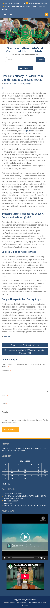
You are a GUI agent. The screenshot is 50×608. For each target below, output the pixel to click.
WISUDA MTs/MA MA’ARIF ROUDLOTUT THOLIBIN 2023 (25, 506)
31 (25, 479)
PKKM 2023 (8, 503)
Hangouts (26, 130)
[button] (25, 537)
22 (12, 476)
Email (4, 404)
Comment (6, 371)
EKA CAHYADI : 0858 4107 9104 (15, 3)
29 (12, 479)
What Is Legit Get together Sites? (25, 345)
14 (5, 473)
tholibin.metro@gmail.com (38, 3)
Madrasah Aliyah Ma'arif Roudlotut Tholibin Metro (25, 49)
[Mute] (41, 558)
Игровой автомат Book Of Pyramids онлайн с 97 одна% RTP (25, 351)
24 (25, 476)
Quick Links (7, 14)
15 (12, 473)
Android (7, 336)
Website (5, 412)
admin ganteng (25, 83)
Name (5, 395)
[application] (25, 537)
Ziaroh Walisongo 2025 (13, 493)
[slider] (23, 557)
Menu (27, 68)
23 (18, 476)
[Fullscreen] (45, 558)
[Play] (5, 558)
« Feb (4, 484)
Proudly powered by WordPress (15, 603)
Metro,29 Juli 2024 (11, 501)
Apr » (10, 484)
